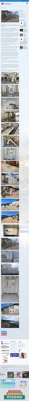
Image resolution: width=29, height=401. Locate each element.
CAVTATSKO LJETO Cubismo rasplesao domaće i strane (26, 30)
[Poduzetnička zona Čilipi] (18, 374)
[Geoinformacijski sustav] (25, 374)
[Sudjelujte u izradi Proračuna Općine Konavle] (3, 373)
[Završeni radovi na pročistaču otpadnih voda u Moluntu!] (10, 16)
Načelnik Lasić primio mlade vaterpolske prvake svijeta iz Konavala (24, 48)
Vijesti (5, 7)
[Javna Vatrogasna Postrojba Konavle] (10, 374)
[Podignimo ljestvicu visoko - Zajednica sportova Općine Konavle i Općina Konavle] (14, 394)
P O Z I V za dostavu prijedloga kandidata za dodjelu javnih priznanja (14, 348)
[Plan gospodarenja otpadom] (25, 356)
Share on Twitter (4, 331)
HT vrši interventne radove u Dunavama (25, 35)
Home (2, 7)
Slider (4, 7)
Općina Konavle (6, 369)
